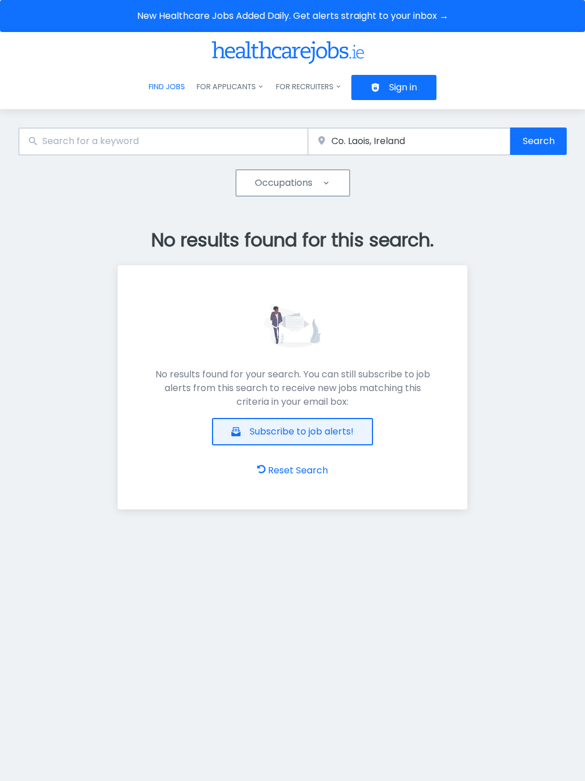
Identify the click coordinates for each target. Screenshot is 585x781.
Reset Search (298, 470)
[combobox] (163, 141)
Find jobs (167, 86)
